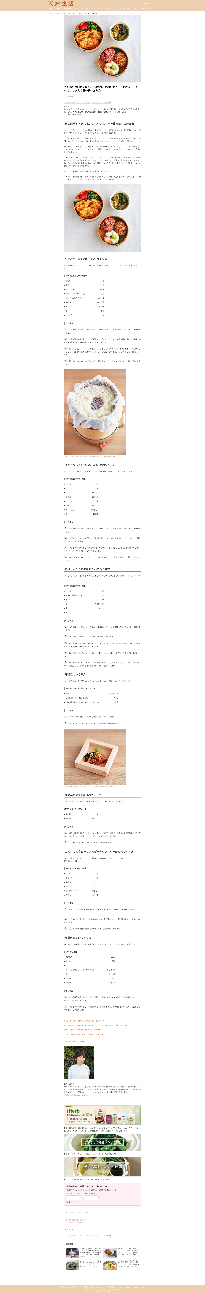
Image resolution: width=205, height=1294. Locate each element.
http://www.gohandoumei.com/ (75, 1095)
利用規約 (112, 1287)
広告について (65, 1287)
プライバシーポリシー (125, 1287)
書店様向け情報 (89, 1287)
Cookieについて (139, 1287)
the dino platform (105, 1291)
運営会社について (101, 1287)
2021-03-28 (69, 96)
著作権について (76, 1287)
